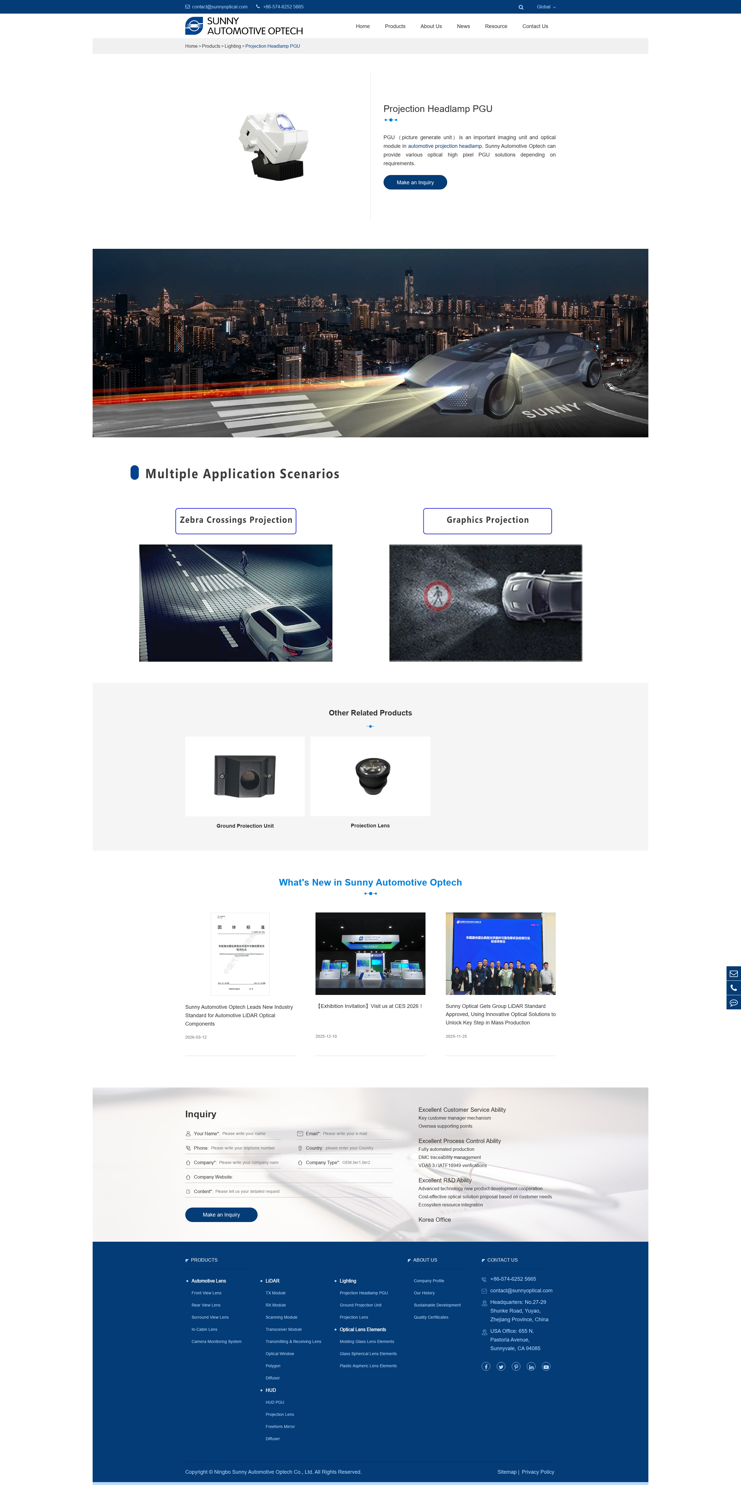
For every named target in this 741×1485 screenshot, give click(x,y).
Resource (496, 26)
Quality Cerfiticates (431, 1317)
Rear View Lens (206, 1305)
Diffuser (273, 1438)
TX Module (276, 1293)
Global (544, 6)
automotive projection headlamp (445, 146)
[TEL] (734, 988)
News (463, 26)
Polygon (273, 1365)
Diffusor (273, 1378)
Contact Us (535, 26)
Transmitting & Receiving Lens (293, 1341)
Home (363, 26)
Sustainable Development (437, 1305)
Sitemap (507, 1472)
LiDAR (273, 1280)
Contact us (502, 1260)
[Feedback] (734, 1002)
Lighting (233, 46)
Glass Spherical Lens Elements (368, 1353)
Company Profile (429, 1280)
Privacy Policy (538, 1472)
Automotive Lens (209, 1280)
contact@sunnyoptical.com (219, 6)
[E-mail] (734, 973)
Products (395, 26)
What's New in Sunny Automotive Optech (370, 882)
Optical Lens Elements (363, 1329)
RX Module (276, 1305)
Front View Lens (206, 1293)
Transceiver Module (284, 1329)
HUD (271, 1390)
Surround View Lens (210, 1317)
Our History (424, 1293)
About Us (431, 26)
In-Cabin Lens (204, 1329)
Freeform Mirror (280, 1426)
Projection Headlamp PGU (272, 46)
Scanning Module (282, 1317)
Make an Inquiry (221, 1215)
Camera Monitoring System (217, 1341)
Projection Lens (280, 1414)
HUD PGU (275, 1402)
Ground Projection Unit (360, 1305)
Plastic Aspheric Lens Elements (368, 1365)
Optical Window (280, 1353)
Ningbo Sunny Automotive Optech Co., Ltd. (263, 1472)
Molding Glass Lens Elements (367, 1341)
